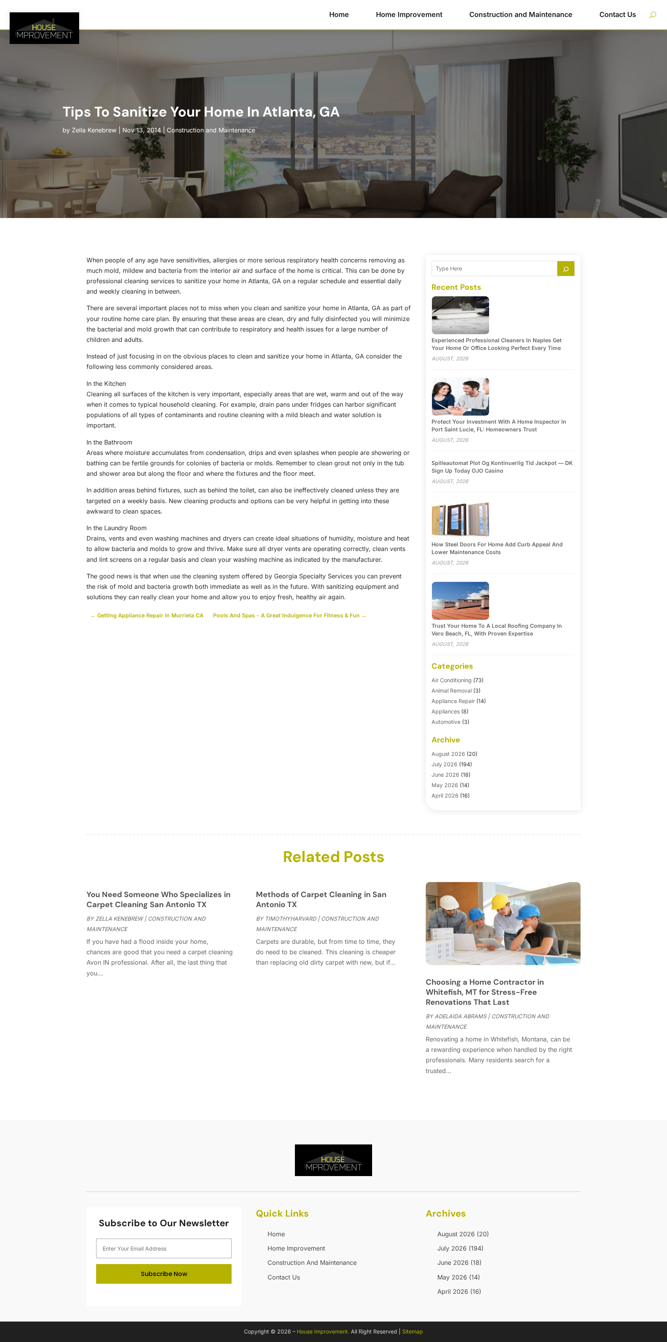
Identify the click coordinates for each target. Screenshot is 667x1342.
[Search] (566, 268)
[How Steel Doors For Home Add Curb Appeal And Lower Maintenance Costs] (460, 520)
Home (339, 14)
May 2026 (445, 785)
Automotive (446, 721)
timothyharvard (290, 918)
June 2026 (445, 774)
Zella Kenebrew (94, 130)
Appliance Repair (453, 701)
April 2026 (445, 795)
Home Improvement (409, 14)
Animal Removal (452, 690)
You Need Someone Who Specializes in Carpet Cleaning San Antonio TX (158, 899)
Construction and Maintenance (520, 14)
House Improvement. (323, 1331)
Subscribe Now (164, 1273)
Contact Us (617, 14)
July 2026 (444, 764)
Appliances (446, 711)
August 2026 (448, 753)
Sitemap (412, 1331)
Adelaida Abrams (460, 1016)
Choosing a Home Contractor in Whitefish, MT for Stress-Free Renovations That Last (485, 992)
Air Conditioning (452, 680)
